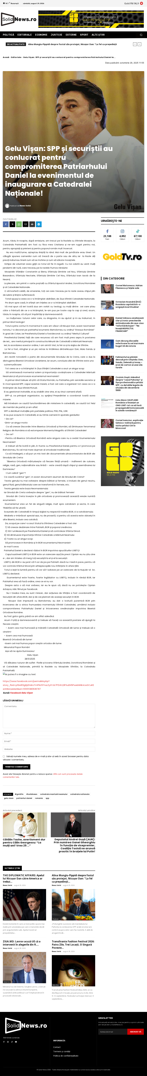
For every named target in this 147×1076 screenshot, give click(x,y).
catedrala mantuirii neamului (53, 794)
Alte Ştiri (56, 985)
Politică (55, 919)
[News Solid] (7, 206)
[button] (141, 34)
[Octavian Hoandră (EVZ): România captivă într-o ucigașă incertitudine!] (107, 305)
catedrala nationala (79, 794)
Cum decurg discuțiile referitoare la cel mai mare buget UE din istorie (130, 343)
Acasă (6, 57)
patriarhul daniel (24, 798)
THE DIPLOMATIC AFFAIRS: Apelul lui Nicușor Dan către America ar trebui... (23, 878)
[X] (12, 224)
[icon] (141, 4)
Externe (7, 919)
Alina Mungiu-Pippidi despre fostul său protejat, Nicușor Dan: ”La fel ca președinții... (73, 878)
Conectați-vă (122, 230)
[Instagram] (8, 1042)
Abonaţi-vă (135, 1032)
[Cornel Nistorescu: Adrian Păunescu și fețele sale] (107, 288)
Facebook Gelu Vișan (21, 692)
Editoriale (16, 57)
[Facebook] (6, 224)
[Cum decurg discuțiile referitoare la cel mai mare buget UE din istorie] (107, 344)
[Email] (25, 224)
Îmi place (107, 230)
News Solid (25, 205)
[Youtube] (16, 1042)
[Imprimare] (32, 224)
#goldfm (19, 794)
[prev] (135, 44)
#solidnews (31, 794)
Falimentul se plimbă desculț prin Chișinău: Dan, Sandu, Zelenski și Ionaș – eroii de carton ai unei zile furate (129, 362)
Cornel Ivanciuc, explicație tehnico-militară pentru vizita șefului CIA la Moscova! (129, 424)
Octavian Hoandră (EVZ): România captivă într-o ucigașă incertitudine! (129, 304)
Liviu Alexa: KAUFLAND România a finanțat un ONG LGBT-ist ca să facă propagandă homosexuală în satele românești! (130, 405)
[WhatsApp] (19, 224)
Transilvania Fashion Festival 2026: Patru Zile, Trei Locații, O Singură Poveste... (73, 944)
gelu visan (8, 798)
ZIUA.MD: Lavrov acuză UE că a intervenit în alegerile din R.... (21, 943)
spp (47, 798)
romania (39, 798)
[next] (139, 44)
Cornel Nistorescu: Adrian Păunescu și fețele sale (129, 287)
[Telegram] (39, 224)
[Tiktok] (12, 1042)
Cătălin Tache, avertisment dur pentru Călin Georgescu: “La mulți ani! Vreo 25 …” (24, 842)
